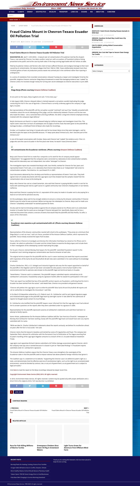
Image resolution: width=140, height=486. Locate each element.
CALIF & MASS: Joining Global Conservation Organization (107, 46)
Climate (21, 12)
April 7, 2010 (16, 42)
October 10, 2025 (97, 56)
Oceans (84, 12)
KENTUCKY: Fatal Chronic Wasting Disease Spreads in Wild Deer (110, 32)
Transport (63, 12)
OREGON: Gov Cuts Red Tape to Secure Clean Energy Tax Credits (110, 53)
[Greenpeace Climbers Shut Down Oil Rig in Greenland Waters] (49, 434)
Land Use (74, 12)
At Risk (11, 12)
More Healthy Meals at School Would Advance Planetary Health (30, 471)
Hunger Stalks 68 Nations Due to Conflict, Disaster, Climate (28, 468)
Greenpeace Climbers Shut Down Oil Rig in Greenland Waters (48, 447)
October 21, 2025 (97, 49)
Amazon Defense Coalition (44, 90)
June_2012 (18, 392)
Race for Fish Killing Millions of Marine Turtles (21, 446)
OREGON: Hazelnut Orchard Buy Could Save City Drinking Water (109, 39)
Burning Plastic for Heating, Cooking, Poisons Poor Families (28, 464)
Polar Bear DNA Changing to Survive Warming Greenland (28, 477)
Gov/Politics (41, 12)
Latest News (37, 42)
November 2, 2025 (98, 35)
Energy (30, 12)
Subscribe (111, 12)
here (15, 370)
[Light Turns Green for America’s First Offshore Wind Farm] (76, 434)
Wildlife (52, 12)
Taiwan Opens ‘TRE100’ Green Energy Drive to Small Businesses (30, 474)
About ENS (100, 12)
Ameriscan (98, 26)
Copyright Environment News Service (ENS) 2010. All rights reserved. (34, 374)
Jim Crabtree (26, 42)
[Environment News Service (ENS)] (57, 8)
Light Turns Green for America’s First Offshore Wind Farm (76, 447)
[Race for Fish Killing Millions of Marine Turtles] (22, 434)
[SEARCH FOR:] (15, 15)
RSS (91, 12)
